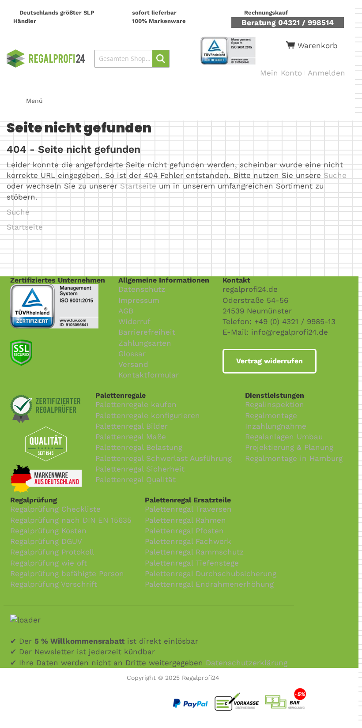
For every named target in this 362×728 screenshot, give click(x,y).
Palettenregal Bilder (131, 426)
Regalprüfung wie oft (48, 562)
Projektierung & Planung (289, 447)
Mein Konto (281, 72)
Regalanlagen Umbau (284, 436)
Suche (335, 175)
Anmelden (326, 72)
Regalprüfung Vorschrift (53, 584)
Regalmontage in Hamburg (294, 458)
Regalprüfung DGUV (46, 541)
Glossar (132, 353)
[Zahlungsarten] (260, 689)
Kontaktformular (148, 374)
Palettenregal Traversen (188, 509)
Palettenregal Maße (130, 436)
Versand (133, 364)
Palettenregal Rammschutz (194, 551)
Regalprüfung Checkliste (55, 509)
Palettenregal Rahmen (185, 520)
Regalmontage (271, 415)
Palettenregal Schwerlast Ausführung (163, 458)
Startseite (138, 185)
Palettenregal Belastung (138, 447)
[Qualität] (54, 289)
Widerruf (134, 321)
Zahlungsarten (144, 343)
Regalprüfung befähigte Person (67, 573)
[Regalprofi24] (46, 58)
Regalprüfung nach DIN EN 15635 (71, 520)
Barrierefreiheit (146, 332)
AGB (125, 310)
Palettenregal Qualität (135, 479)
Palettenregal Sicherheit (140, 468)
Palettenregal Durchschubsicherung (210, 573)
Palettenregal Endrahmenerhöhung (209, 584)
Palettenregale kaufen (136, 404)
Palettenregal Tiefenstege (192, 562)
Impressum (138, 300)
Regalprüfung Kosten (48, 530)
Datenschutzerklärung (246, 662)
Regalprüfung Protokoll (52, 551)
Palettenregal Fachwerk (188, 541)
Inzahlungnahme (275, 426)
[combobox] (131, 59)
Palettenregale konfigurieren (147, 415)
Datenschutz (141, 289)
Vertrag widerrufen (269, 361)
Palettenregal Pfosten (184, 530)
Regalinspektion (274, 404)
